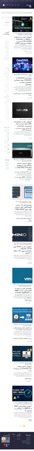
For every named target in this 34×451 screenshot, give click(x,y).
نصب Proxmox (7, 114)
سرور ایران (7, 98)
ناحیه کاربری (7, 23)
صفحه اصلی (18, 5)
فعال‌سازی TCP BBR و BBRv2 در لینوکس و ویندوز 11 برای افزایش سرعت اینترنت (23, 403)
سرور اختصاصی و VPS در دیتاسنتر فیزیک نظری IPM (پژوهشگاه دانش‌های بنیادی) (6, 43)
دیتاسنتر (8, 90)
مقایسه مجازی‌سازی (7, 109)
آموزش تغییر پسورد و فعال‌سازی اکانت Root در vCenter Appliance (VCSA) (23, 285)
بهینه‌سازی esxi (7, 86)
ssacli (8, 78)
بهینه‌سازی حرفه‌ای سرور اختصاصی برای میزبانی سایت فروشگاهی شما (24, 202)
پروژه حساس (7, 120)
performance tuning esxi (6, 75)
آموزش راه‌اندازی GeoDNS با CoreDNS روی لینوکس (23, 75)
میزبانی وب (13, 5)
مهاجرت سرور (7, 112)
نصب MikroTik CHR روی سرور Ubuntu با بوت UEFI (7, 136)
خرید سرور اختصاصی (7, 89)
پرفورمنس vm (7, 119)
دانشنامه (10, 4)
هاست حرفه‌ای (7, 118)
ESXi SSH (5, 67)
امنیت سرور (7, 85)
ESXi (8, 67)
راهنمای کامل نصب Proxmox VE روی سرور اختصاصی (6, 147)
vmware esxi (5, 80)
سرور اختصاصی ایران (6, 25)
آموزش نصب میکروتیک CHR (26, 119)
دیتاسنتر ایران (5, 90)
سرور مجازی (6, 101)
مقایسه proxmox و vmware (7, 108)
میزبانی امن (8, 113)
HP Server (5, 71)
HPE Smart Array (7, 69)
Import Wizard (5, 72)
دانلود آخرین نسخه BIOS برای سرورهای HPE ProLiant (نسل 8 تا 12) (23, 160)
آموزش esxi (7, 81)
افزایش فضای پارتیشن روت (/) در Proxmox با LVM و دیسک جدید (23, 325)
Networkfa (5, 73)
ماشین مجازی (7, 104)
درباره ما (7, 5)
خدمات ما (16, 5)
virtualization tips (7, 79)
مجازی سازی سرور (7, 105)
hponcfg (8, 71)
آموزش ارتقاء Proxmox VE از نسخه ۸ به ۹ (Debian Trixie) (23, 363)
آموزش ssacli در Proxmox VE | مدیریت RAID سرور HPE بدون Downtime (23, 34)
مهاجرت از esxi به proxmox (7, 111)
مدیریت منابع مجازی (7, 106)
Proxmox (7, 76)
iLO (8, 72)
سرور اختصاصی (6, 96)
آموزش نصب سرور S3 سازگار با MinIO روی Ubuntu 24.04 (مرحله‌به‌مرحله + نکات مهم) (23, 243)
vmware (8, 80)
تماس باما (5, 5)
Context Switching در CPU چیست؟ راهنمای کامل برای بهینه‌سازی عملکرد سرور (6, 142)
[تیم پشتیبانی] (30, 6)
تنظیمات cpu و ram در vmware (6, 88)
